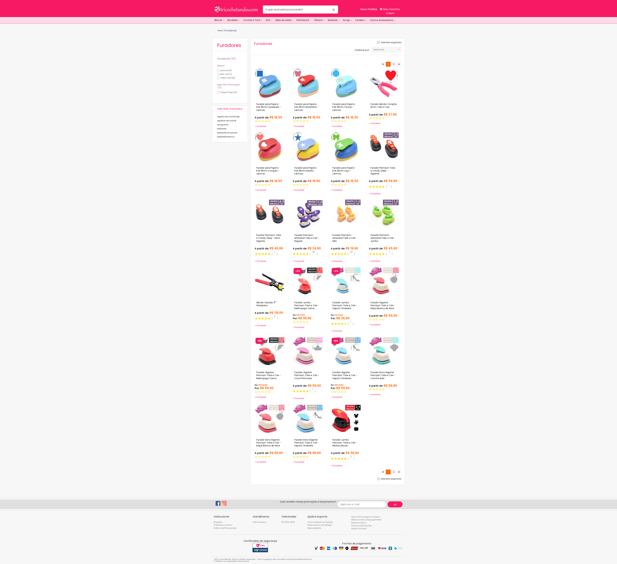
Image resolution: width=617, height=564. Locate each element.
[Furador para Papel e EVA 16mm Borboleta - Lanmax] (307, 83)
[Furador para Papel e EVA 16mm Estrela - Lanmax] (307, 146)
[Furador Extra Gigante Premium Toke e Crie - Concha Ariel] (384, 351)
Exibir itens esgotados (391, 42)
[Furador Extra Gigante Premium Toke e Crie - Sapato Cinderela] (307, 418)
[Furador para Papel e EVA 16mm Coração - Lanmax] (269, 146)
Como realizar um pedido (320, 522)
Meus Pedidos (368, 9)
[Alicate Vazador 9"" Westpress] (269, 281)
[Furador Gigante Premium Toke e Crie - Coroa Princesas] (307, 351)
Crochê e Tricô (252, 20)
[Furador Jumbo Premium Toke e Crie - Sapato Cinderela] (346, 281)
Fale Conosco (259, 522)
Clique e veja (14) (228, 92)
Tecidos (360, 20)
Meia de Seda (283, 20)
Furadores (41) (226, 59)
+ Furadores (260, 126)
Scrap (346, 20)
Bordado (232, 20)
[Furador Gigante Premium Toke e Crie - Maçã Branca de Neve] (384, 281)
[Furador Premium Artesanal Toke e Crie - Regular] (307, 214)
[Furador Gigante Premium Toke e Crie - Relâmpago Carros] (269, 351)
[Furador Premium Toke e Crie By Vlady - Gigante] (384, 146)
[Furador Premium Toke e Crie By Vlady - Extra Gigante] (269, 214)
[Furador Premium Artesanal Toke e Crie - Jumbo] (384, 214)
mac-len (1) (226, 74)
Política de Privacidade (225, 528)
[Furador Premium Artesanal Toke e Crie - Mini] (346, 214)
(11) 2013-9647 (288, 522)
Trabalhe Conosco (223, 525)
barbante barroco (226, 136)
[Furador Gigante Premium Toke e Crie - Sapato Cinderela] (346, 351)
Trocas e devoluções (361, 525)
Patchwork (303, 20)
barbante (221, 128)
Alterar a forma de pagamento (366, 519)
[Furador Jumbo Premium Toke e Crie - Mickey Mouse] (346, 418)
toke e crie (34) (227, 77)
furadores (230, 30)
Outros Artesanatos (382, 20)
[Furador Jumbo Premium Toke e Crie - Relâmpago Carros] (307, 281)
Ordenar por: (362, 50)
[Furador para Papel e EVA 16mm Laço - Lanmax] (346, 146)
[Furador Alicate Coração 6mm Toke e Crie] (384, 83)
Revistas (333, 20)
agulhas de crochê (226, 120)
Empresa (218, 522)
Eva (220, 30)
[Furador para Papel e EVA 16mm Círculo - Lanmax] (346, 83)
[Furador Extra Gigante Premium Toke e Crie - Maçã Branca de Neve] (269, 418)
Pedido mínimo (358, 522)
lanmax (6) (226, 70)
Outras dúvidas (359, 528)
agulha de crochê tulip (228, 116)
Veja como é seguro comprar (365, 516)
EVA (268, 20)
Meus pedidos (314, 528)
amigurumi (222, 124)
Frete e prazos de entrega (319, 525)
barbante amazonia (227, 132)
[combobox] (387, 49)
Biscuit (219, 20)
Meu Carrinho (391, 11)
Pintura (318, 20)
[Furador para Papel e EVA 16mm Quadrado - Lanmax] (269, 83)
